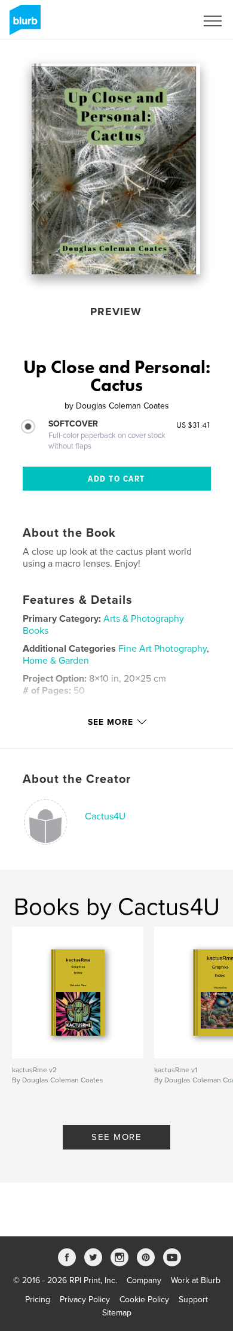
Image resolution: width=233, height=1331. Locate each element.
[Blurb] (23, 24)
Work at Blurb (195, 1280)
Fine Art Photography (162, 649)
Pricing (37, 1299)
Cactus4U (105, 816)
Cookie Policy (144, 1299)
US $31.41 (193, 424)
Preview (116, 311)
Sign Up (166, 21)
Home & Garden (56, 661)
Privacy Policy (85, 1299)
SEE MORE (116, 1137)
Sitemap (116, 1313)
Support (193, 1299)
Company (144, 1280)
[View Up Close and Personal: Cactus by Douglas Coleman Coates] (116, 168)
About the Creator (77, 779)
